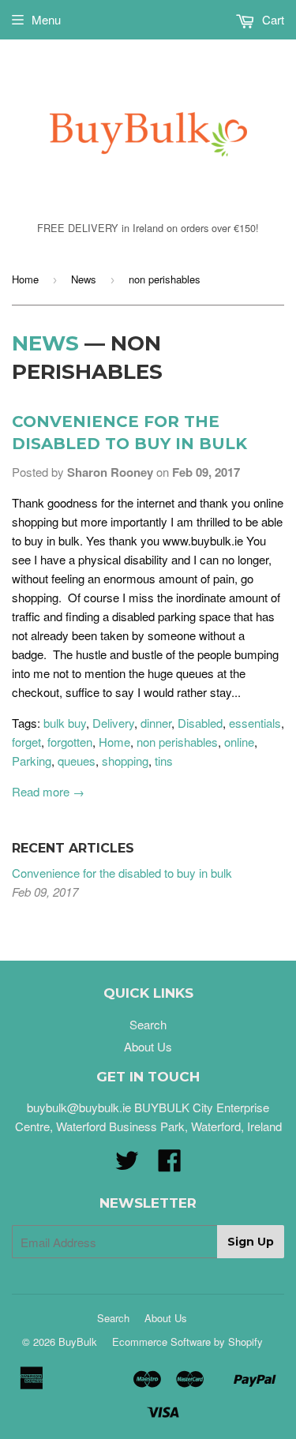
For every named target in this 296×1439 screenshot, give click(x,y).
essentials (255, 722)
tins (164, 760)
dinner (156, 722)
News (83, 279)
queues (77, 760)
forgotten (69, 741)
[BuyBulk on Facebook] (170, 1164)
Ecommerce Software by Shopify (187, 1341)
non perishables (177, 741)
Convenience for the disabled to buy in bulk (122, 872)
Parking (31, 760)
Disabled (200, 722)
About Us (148, 1046)
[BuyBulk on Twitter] (127, 1164)
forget (26, 741)
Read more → (48, 791)
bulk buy (64, 722)
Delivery (113, 722)
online (239, 741)
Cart (271, 19)
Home (25, 279)
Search (148, 1024)
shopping (125, 760)
